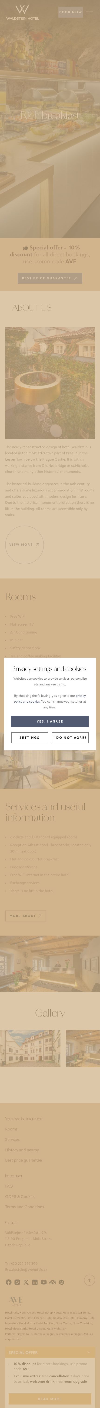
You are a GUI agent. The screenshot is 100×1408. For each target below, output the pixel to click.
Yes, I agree (50, 721)
